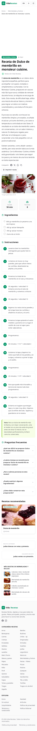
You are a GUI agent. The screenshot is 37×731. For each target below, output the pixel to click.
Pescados (5, 664)
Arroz (3, 630)
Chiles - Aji (23, 637)
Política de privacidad (27, 705)
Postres (22, 668)
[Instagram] (6, 621)
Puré (3, 671)
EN (24, 3)
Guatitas (23, 646)
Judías (22, 649)
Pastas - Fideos (25, 661)
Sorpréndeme (6, 705)
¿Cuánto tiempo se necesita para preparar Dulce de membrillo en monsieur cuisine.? (16, 462)
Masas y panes (7, 658)
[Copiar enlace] (21, 165)
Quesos (4, 674)
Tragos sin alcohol (26, 686)
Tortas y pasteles (7, 683)
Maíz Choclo (6, 655)
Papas (4, 661)
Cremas (4, 640)
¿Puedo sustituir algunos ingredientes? (13, 482)
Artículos (23, 702)
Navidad (23, 699)
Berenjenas (5, 634)
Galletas (4, 646)
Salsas (22, 674)
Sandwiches (24, 677)
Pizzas (22, 664)
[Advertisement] (18, 34)
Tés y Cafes (24, 680)
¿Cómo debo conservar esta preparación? (14, 491)
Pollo (3, 668)
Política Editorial (25, 708)
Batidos (22, 630)
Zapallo (4, 689)
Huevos (4, 649)
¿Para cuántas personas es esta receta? (15, 473)
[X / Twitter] (15, 165)
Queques (23, 671)
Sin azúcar (5, 702)
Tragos (4, 686)
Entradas (23, 643)
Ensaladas (5, 643)
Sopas (4, 680)
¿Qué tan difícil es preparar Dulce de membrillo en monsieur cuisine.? (16, 450)
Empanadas (24, 640)
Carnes (4, 637)
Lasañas (4, 652)
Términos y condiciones (6, 709)
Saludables (5, 677)
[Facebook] (11, 165)
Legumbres (24, 652)
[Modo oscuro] (28, 3)
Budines (23, 634)
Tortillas (23, 683)
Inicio (3, 11)
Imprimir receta (11, 170)
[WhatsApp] (18, 165)
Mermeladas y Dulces (15, 11)
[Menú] (33, 3)
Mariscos (23, 655)
